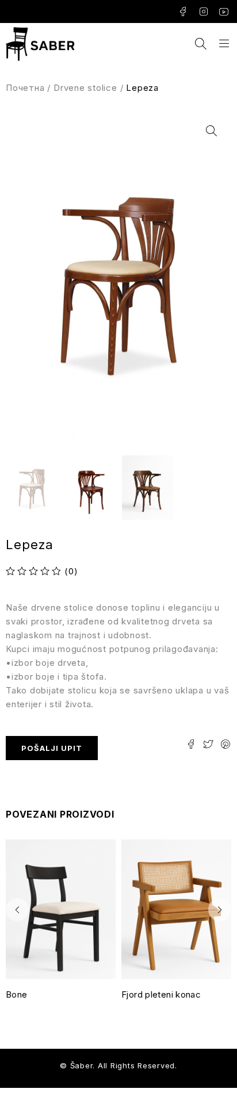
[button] (211, 131)
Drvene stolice (85, 87)
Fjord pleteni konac (161, 994)
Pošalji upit (52, 748)
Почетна (25, 87)
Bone (17, 994)
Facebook (183, 11)
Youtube (224, 11)
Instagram (204, 11)
